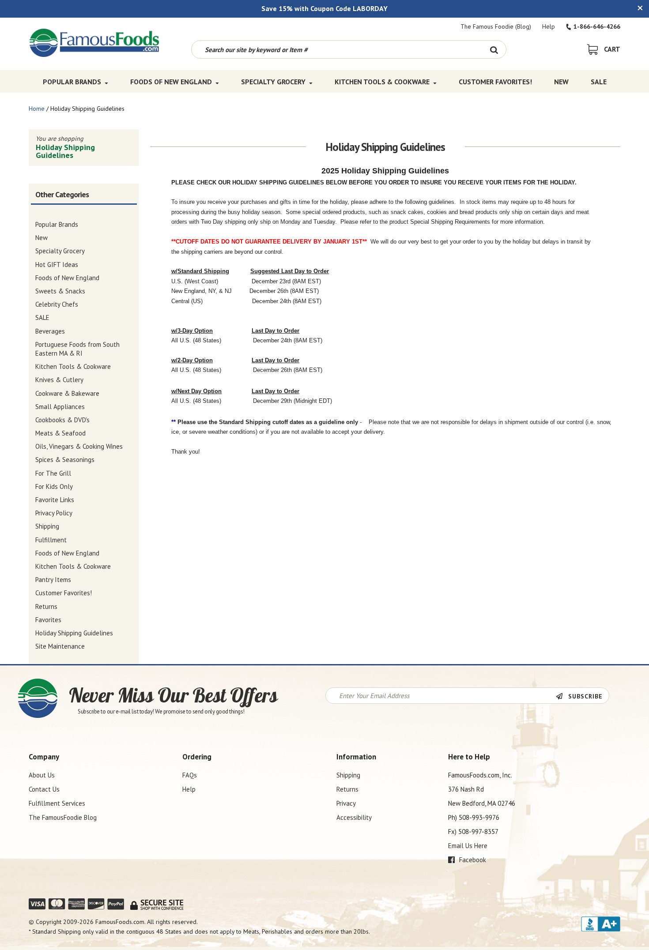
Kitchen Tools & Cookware (382, 81)
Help (548, 26)
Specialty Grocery (273, 81)
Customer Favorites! (495, 81)
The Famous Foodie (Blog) (495, 26)
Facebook (471, 860)
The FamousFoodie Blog (63, 817)
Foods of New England (171, 81)
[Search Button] (494, 49)
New (561, 81)
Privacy (346, 803)
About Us (42, 775)
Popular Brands (72, 81)
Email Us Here (467, 845)
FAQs (189, 775)
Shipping (348, 775)
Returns (347, 789)
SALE (599, 81)
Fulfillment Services (57, 803)
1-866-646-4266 (597, 26)
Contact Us (44, 789)
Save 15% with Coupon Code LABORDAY (324, 8)
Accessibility (354, 817)
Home (37, 109)
